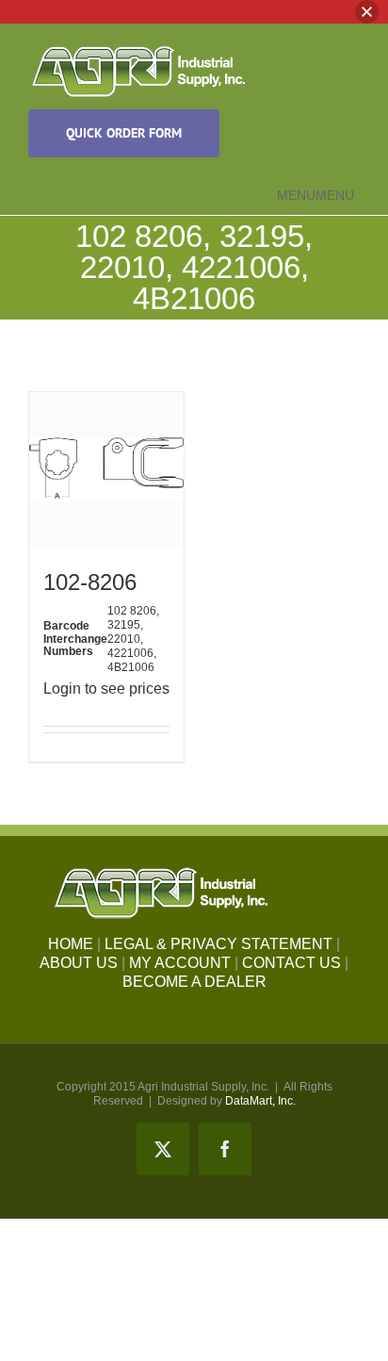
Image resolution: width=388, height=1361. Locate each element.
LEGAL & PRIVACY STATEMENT (218, 944)
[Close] (367, 12)
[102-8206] (106, 469)
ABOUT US (79, 963)
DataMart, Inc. (260, 1100)
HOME (70, 944)
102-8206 (90, 582)
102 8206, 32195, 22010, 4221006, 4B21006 (133, 639)
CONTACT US (291, 963)
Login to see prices (106, 688)
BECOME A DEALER (194, 982)
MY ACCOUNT (180, 963)
